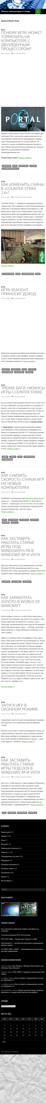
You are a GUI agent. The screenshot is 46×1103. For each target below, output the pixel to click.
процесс (29, 372)
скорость (34, 519)
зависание (6, 165)
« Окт (4, 1042)
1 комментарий (19, 53)
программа (19, 372)
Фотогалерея (5, 881)
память (33, 165)
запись (12, 456)
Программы (5, 873)
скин (38, 273)
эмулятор (27, 581)
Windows (6, 581)
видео (5, 456)
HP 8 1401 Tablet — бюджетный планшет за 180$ (19, 939)
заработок (16, 369)
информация (7, 372)
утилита (6, 522)
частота (15, 522)
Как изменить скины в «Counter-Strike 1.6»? (22, 189)
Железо (4, 836)
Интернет (32, 369)
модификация (28, 273)
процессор (24, 519)
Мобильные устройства (9, 848)
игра (15, 165)
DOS (4, 812)
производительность (10, 168)
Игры (3, 30)
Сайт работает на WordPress (10, 1051)
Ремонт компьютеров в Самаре (15, 11)
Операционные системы (10, 856)
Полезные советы (7, 868)
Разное (3, 877)
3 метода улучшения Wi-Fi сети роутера (15, 935)
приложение (7, 459)
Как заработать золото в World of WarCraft (20, 602)
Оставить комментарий (22, 197)
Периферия (5, 860)
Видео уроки (5, 832)
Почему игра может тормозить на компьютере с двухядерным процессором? (21, 41)
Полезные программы (9, 864)
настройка (24, 165)
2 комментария (19, 298)
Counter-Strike (8, 273)
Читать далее (25, 158)
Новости (4, 852)
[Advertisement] (23, 82)
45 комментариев (20, 714)
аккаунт (6, 369)
